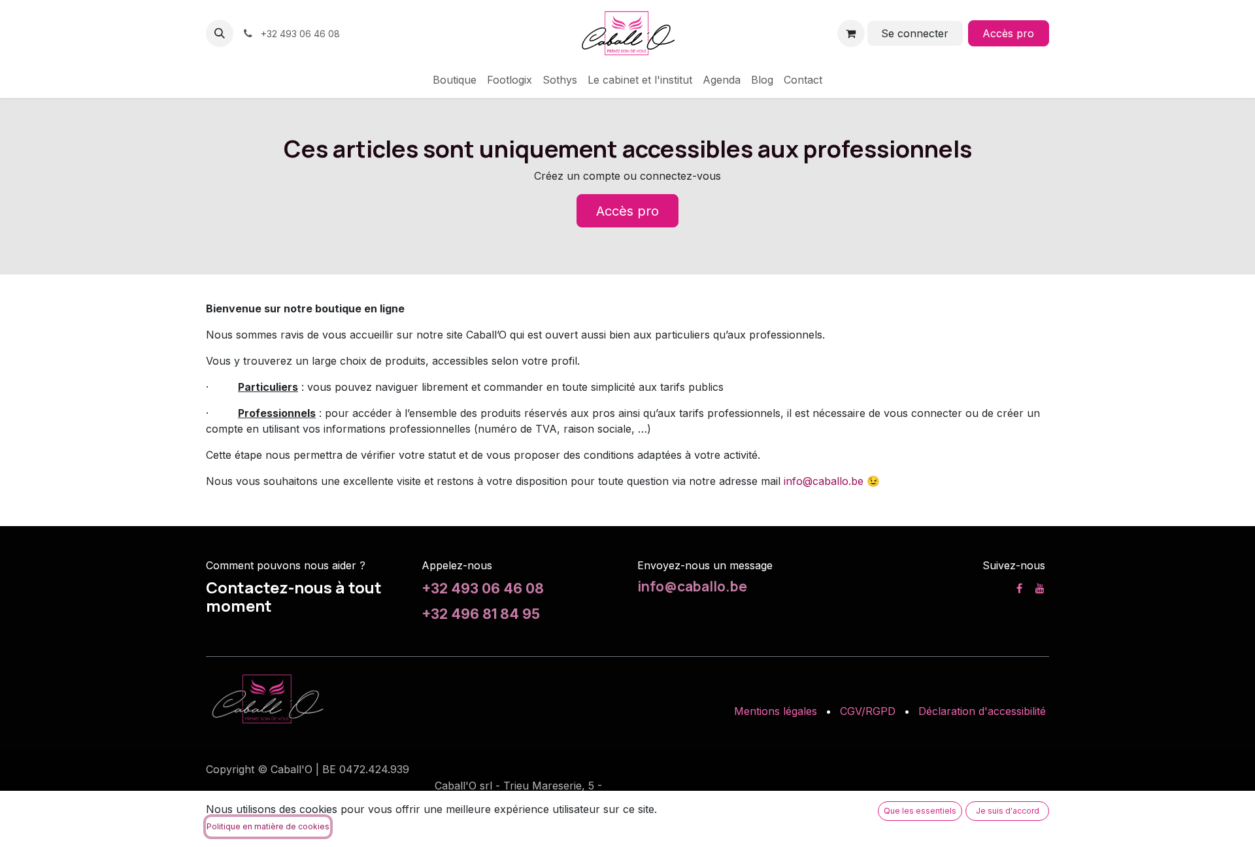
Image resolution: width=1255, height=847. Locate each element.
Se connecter (914, 33)
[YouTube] (1040, 588)
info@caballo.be (823, 481)
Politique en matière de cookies (268, 826)
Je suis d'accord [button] (1007, 811)
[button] (219, 33)
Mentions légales (775, 711)
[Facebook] (1019, 588)
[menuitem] (454, 80)
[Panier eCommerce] (851, 33)
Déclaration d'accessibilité (982, 711)
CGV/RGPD (867, 711)
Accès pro (1008, 33)
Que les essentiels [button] (920, 811)
